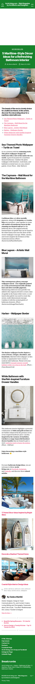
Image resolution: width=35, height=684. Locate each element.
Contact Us (5, 643)
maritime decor (15, 590)
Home (16, 665)
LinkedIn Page (6, 654)
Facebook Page (7, 647)
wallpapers (24, 590)
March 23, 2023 (25, 64)
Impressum (6, 641)
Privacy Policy (6, 680)
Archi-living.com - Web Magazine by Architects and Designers (17, 4)
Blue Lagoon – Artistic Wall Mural (15, 128)
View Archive (6, 613)
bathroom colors (19, 589)
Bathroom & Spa (17, 49)
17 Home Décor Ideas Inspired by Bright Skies (17, 514)
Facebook (15, 469)
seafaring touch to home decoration (18, 443)
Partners (5, 645)
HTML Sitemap (7, 639)
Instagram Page (7, 652)
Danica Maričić (13, 64)
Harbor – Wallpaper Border (13, 130)
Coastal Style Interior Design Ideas (15, 584)
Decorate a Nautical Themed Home (15, 554)
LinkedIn (8, 471)
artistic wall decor (9, 589)
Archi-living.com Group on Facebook (14, 650)
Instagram (22, 469)
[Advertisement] (17, 26)
